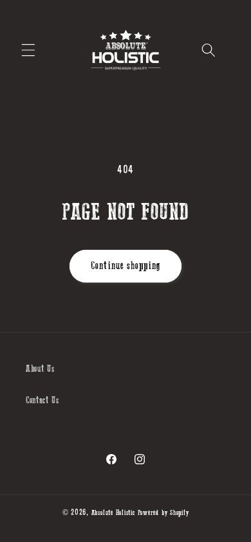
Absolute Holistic (113, 513)
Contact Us (42, 400)
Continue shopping (125, 266)
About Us (40, 369)
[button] (28, 50)
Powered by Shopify (163, 513)
